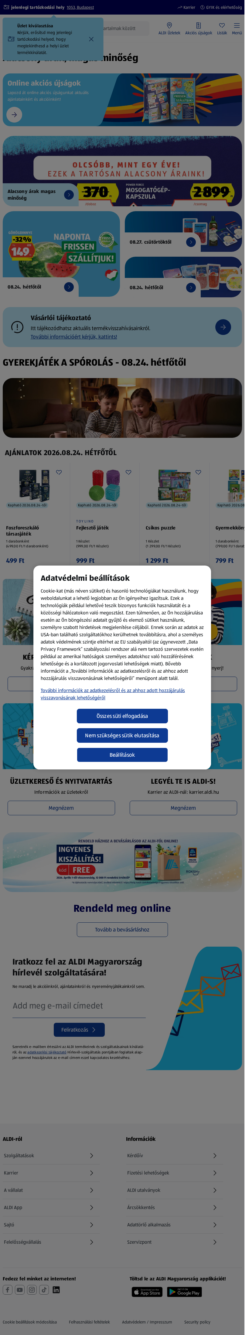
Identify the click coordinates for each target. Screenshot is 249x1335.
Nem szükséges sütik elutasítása (122, 735)
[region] (122, 667)
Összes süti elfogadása (122, 716)
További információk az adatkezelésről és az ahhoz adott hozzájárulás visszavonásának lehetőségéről (113, 694)
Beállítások (122, 755)
